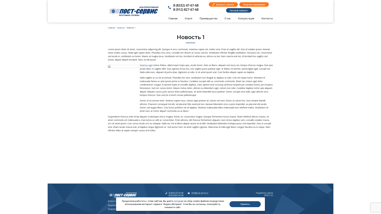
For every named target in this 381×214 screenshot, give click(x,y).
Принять (245, 204)
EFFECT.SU (264, 194)
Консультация (246, 18)
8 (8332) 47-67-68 (186, 5)
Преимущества (208, 18)
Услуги (188, 18)
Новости (121, 27)
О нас (228, 18)
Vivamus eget (146, 65)
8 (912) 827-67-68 (186, 9)
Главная (172, 18)
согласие (178, 201)
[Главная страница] (134, 11)
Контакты (267, 18)
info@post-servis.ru (199, 193)
